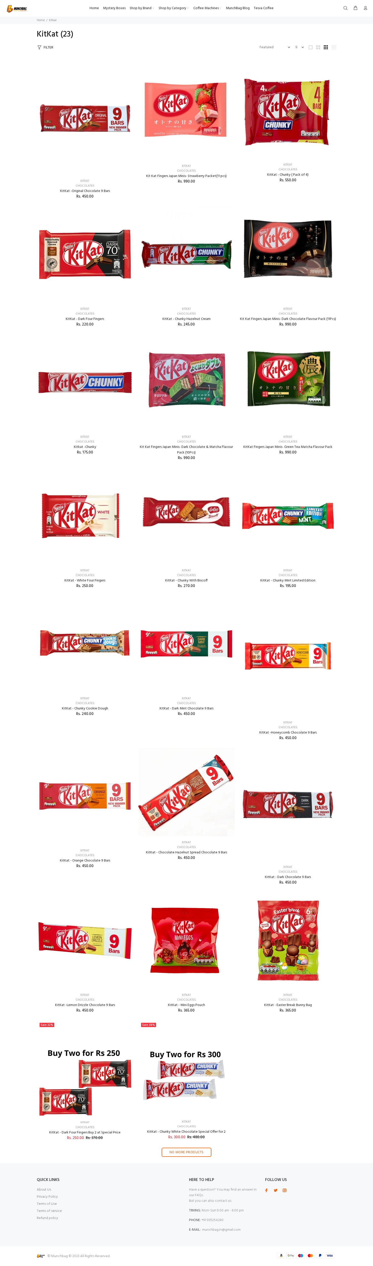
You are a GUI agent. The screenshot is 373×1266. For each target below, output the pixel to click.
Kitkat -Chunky (85, 447)
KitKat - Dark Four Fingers (85, 319)
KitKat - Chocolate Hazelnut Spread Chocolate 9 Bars (186, 852)
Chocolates (85, 185)
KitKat (84, 181)
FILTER (48, 48)
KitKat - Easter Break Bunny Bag (288, 1005)
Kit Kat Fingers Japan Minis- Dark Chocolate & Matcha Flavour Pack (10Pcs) (186, 450)
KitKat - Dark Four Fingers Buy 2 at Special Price (85, 1132)
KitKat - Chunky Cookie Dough (85, 708)
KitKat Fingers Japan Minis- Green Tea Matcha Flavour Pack (287, 447)
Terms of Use (47, 1204)
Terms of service (49, 1211)
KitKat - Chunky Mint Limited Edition (287, 580)
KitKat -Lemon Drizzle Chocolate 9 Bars (85, 1005)
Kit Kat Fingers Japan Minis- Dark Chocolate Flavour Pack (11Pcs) (288, 319)
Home (41, 20)
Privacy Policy (47, 1197)
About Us (44, 1190)
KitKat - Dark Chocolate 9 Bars (288, 877)
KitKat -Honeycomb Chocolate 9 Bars (288, 733)
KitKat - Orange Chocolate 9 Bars (85, 861)
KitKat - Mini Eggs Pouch (186, 1005)
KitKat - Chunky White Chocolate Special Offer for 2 (186, 1132)
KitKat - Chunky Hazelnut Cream (186, 319)
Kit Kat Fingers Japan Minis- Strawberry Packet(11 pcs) (186, 176)
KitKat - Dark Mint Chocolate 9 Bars (186, 708)
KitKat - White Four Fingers (84, 580)
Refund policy (47, 1218)
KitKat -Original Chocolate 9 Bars (85, 191)
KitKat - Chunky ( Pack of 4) (288, 175)
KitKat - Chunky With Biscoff (186, 580)
